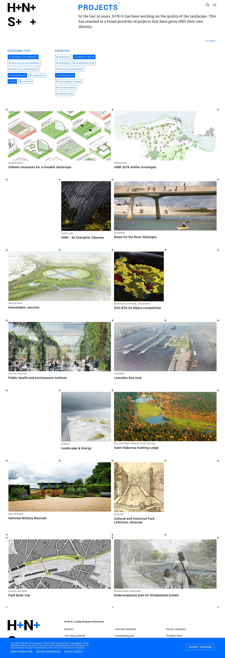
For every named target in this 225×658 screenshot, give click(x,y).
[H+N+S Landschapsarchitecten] (24, 633)
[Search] (207, 5)
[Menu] (214, 5)
